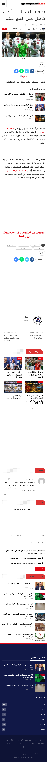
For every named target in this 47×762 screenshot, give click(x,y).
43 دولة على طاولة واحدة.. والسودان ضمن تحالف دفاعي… (18, 594)
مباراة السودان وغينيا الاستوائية (24, 248)
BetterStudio (29, 758)
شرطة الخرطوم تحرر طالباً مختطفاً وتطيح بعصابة (11, 338)
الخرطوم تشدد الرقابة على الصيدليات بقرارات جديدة (20, 635)
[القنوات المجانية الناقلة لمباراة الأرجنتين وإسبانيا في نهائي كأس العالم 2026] (40, 118)
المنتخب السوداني (11, 245)
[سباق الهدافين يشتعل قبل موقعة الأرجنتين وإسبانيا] (40, 107)
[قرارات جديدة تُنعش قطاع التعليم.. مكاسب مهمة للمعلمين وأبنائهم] (40, 586)
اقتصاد (42, 710)
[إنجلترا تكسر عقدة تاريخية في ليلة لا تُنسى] (13, 387)
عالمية (43, 714)
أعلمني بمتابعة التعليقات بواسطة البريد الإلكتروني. (26, 558)
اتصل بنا (23, 747)
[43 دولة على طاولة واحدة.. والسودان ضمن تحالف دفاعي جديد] (40, 596)
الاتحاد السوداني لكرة (16, 171)
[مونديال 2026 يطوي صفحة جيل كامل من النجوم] (40, 97)
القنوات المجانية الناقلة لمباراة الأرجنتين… (19, 115)
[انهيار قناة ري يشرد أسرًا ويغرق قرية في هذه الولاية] (40, 606)
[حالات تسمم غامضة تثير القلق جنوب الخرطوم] (40, 627)
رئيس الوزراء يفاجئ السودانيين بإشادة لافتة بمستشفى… (18, 615)
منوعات (42, 724)
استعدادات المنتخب (24, 245)
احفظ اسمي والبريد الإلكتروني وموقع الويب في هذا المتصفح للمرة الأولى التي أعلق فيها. (25, 552)
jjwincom (32, 480)
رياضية (4, 28)
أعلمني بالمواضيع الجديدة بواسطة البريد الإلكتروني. (26, 563)
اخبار (44, 705)
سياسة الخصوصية (9, 744)
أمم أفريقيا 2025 (36, 245)
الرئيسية (36, 740)
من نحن (21, 744)
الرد (3, 494)
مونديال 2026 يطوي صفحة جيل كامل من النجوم (18, 95)
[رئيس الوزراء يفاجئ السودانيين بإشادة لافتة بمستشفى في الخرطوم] (40, 617)
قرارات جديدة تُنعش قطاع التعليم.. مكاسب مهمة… (18, 584)
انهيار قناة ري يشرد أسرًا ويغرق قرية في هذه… (19, 605)
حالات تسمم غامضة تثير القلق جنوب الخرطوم (17, 624)
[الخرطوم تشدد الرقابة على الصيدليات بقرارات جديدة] (40, 637)
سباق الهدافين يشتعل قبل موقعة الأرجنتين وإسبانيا (18, 106)
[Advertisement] (23, 205)
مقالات (43, 729)
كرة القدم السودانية (39, 248)
